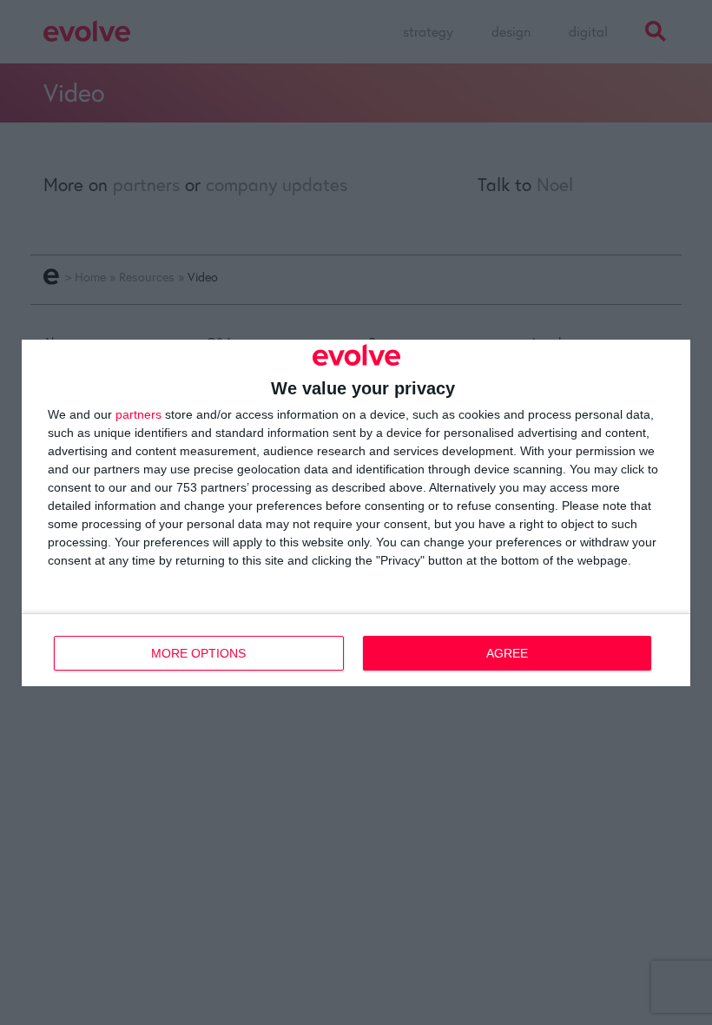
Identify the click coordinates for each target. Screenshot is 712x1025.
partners (138, 414)
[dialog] (356, 513)
